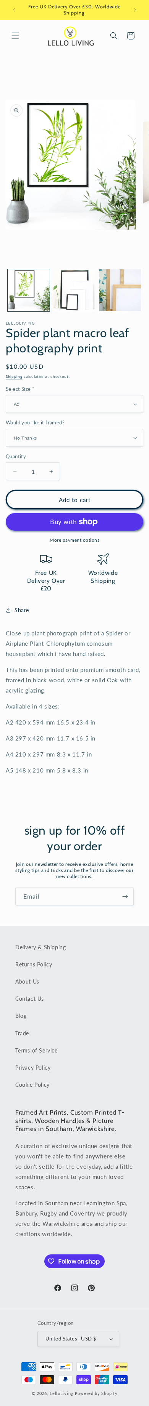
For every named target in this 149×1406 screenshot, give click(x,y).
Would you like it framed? (35, 422)
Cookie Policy (32, 1084)
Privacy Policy (32, 1067)
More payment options (74, 540)
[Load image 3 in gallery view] (120, 290)
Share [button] (22, 610)
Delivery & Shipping (40, 947)
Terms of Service (36, 1050)
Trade (22, 1033)
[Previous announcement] (14, 10)
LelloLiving (61, 1393)
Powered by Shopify (96, 1393)
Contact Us (29, 998)
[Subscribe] (125, 896)
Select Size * (20, 389)
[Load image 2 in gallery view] (74, 290)
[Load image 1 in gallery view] (29, 290)
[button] (15, 35)
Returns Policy (33, 964)
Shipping (14, 376)
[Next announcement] (134, 10)
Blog (20, 1016)
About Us (27, 981)
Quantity (16, 456)
